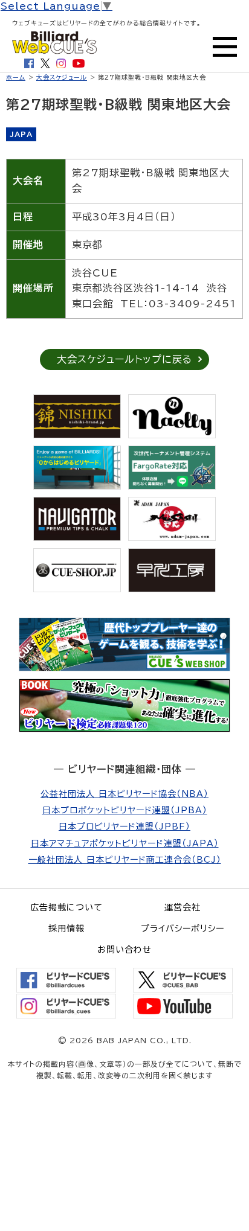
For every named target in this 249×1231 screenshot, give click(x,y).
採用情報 (66, 928)
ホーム (15, 77)
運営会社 (182, 907)
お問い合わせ (124, 949)
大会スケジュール (61, 77)
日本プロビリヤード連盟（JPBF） (124, 826)
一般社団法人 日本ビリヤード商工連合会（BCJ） (124, 859)
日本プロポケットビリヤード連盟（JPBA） (124, 810)
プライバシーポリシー (182, 928)
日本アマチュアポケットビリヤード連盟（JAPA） (125, 843)
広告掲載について (66, 907)
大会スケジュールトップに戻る (124, 359)
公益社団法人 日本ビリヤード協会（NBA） (124, 794)
